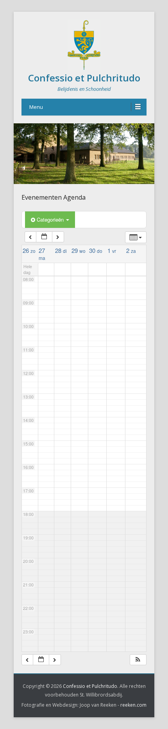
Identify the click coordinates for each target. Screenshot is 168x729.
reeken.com (133, 705)
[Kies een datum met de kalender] (44, 237)
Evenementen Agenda (53, 197)
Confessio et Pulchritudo (84, 77)
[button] (138, 660)
